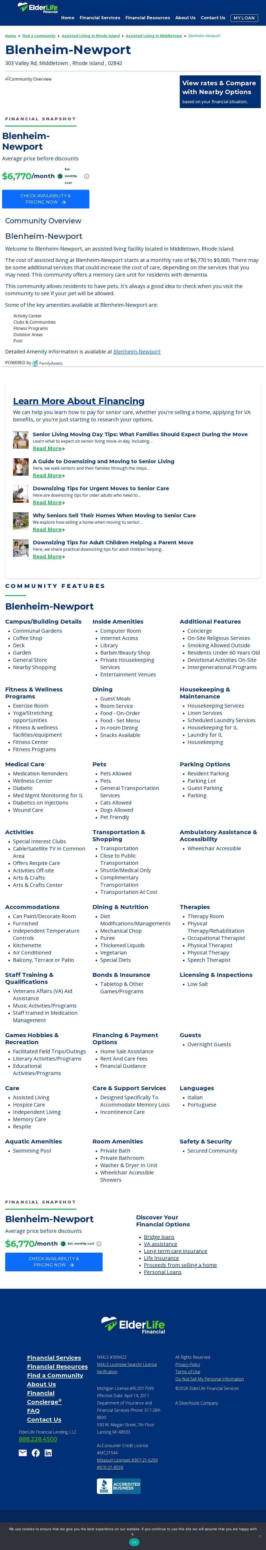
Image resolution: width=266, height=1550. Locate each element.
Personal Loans (163, 1272)
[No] (259, 1536)
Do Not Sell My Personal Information (209, 1379)
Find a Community (55, 1375)
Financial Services (54, 1357)
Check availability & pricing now (46, 199)
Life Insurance (161, 1257)
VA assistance (160, 1243)
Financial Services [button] (100, 17)
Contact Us (213, 17)
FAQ (33, 1410)
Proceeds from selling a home (180, 1264)
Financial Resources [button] (147, 17)
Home (68, 17)
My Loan (244, 18)
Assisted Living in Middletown (154, 35)
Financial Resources (57, 1366)
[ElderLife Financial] (38, 9)
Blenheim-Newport (137, 351)
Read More (47, 448)
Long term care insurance (175, 1250)
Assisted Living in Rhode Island (91, 35)
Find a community (39, 35)
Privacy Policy (187, 1364)
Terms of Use (187, 1372)
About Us (185, 17)
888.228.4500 (38, 1439)
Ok (134, 1542)
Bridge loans (159, 1236)
